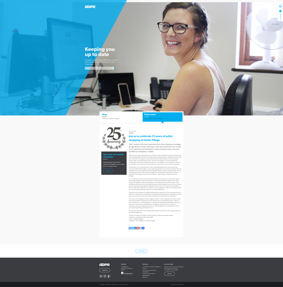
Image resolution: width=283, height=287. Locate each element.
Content (145, 268)
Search (112, 68)
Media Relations (146, 275)
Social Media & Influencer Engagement (152, 266)
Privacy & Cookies (124, 284)
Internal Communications (149, 273)
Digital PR (145, 277)
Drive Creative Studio (179, 284)
